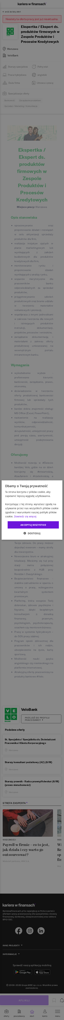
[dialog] (32, 510)
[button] (32, 533)
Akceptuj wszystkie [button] (33, 524)
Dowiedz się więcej (25, 516)
